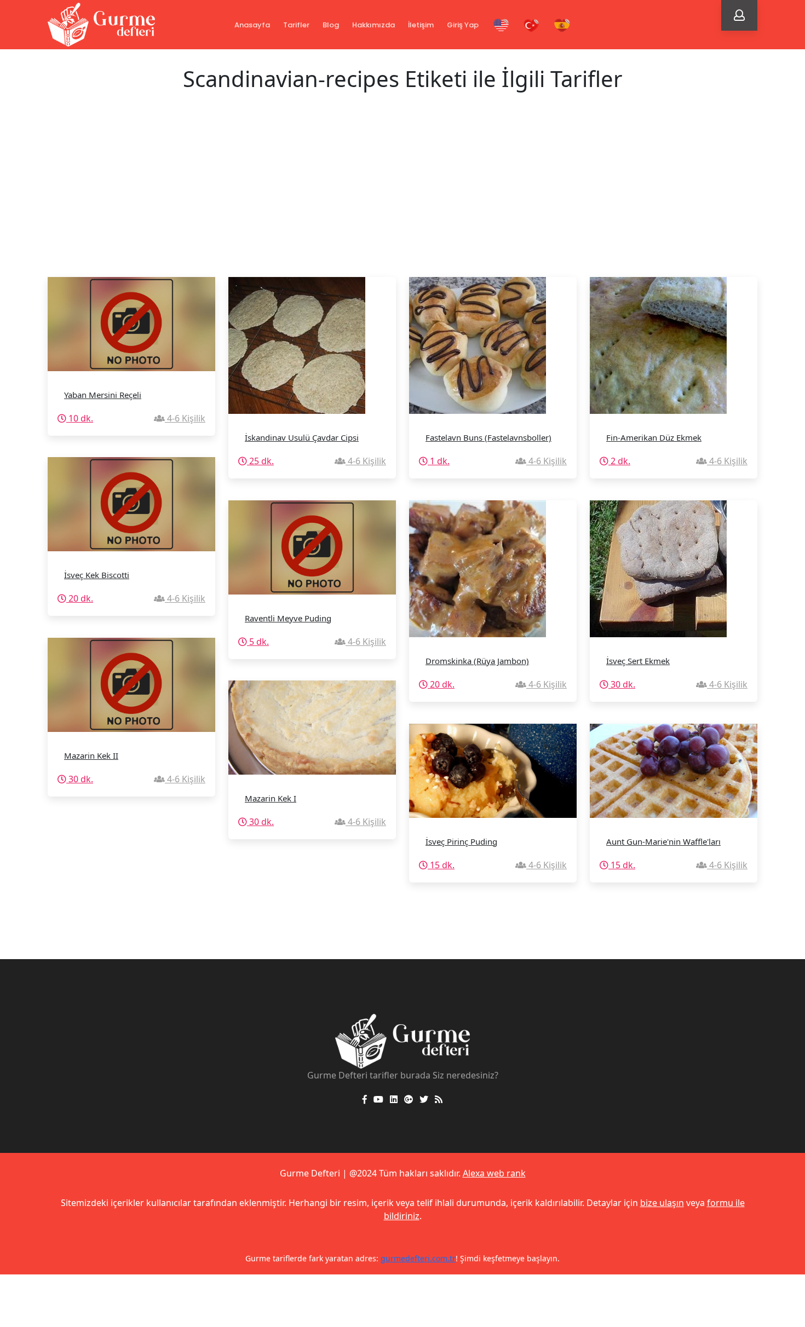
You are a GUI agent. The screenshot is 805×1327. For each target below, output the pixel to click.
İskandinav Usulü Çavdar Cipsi (302, 437)
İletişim (421, 25)
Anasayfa (252, 25)
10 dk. (79, 418)
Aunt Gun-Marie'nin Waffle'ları (663, 841)
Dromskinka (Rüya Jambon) (477, 660)
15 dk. (441, 865)
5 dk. (258, 642)
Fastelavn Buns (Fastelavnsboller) (488, 437)
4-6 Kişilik (185, 418)
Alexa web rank (494, 1173)
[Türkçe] (531, 25)
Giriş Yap (463, 25)
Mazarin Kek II (91, 755)
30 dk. (621, 684)
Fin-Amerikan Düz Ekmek (654, 437)
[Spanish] (562, 25)
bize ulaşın (662, 1203)
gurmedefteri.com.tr (418, 1258)
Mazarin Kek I (270, 798)
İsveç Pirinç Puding (461, 841)
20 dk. (79, 598)
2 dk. (619, 461)
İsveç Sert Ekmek (638, 660)
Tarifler (296, 25)
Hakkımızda (373, 25)
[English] (501, 25)
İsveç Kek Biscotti (96, 574)
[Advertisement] (402, 195)
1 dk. (439, 461)
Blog (331, 25)
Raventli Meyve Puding (288, 618)
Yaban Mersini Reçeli (102, 394)
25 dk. (260, 461)
